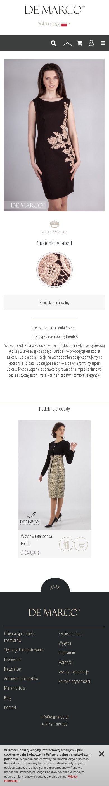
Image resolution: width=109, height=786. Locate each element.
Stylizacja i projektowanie (24, 649)
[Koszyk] (79, 43)
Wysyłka (65, 643)
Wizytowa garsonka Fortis (36, 540)
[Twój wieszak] (67, 43)
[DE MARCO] (55, 9)
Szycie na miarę (71, 633)
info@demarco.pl (54, 717)
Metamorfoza (15, 688)
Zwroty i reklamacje (74, 671)
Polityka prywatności (74, 681)
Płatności (65, 662)
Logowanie (12, 659)
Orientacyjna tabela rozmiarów (19, 636)
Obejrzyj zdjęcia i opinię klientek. (54, 336)
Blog (7, 697)
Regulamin (67, 652)
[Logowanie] (91, 43)
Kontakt (10, 707)
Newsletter (12, 669)
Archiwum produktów (21, 678)
